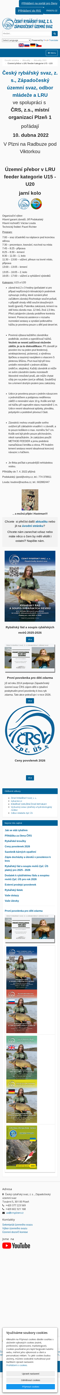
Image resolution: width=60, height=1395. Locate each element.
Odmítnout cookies (30, 1380)
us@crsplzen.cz (15, 1212)
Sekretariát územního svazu (17, 1224)
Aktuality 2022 (40, 60)
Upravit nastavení (30, 1373)
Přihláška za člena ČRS (18, 835)
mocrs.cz (51, 10)
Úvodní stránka (12, 60)
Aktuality (26, 60)
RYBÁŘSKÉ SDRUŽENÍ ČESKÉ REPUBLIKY (29, 804)
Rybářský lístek (14, 890)
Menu (53, 52)
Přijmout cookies (30, 1386)
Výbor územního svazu (14, 1228)
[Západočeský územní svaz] (30, 23)
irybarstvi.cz (16, 801)
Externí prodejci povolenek (20, 884)
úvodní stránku (32, 525)
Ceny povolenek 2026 (17, 846)
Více (30, 639)
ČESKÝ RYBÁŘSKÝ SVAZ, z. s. (24, 798)
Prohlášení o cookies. (17, 1365)
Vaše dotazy (12, 895)
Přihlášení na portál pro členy (39, 3)
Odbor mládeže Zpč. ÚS (22, 813)
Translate (53, 40)
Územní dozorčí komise (15, 1232)
